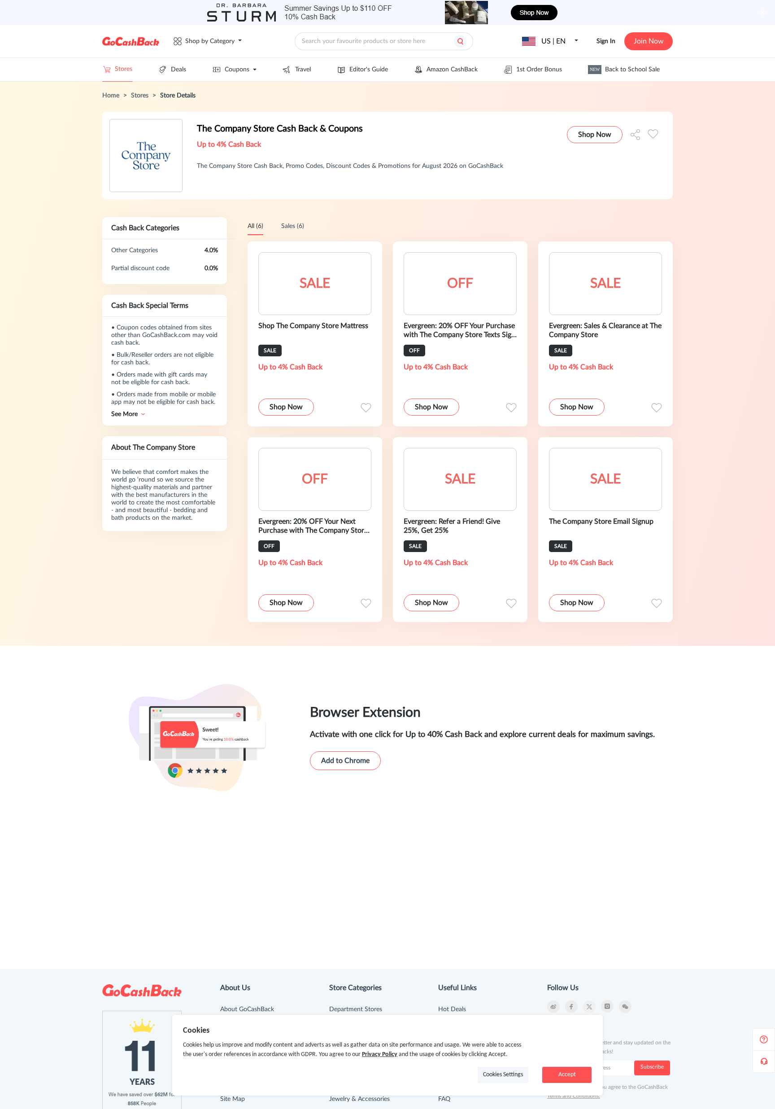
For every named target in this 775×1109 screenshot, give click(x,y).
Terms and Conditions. (573, 1096)
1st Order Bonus (539, 69)
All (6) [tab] (255, 226)
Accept (567, 1074)
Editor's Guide (368, 69)
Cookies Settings (503, 1074)
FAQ (444, 1099)
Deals (178, 69)
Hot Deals (452, 1009)
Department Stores (355, 1009)
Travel (303, 69)
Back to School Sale (625, 69)
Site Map (232, 1099)
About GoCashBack (247, 1009)
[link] (110, 95)
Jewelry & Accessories (359, 1099)
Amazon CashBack (452, 69)
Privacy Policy (379, 1054)
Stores (123, 69)
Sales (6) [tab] (292, 226)
